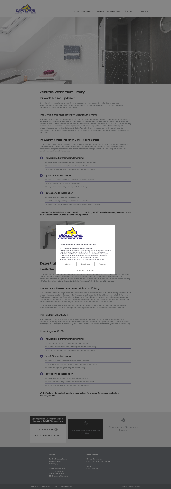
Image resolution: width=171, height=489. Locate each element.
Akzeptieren (102, 264)
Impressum (90, 270)
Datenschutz (81, 270)
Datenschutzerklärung (67, 259)
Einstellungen (85, 264)
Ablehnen (68, 264)
